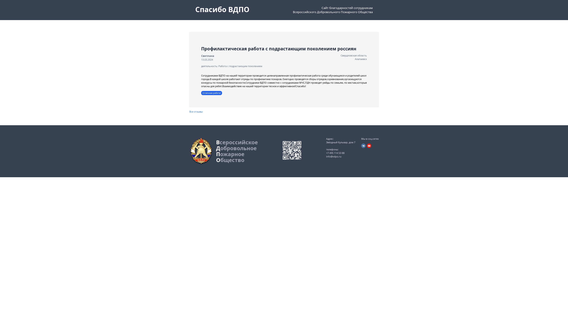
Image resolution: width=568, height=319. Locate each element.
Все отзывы (196, 111)
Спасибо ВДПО (222, 9)
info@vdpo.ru (333, 156)
